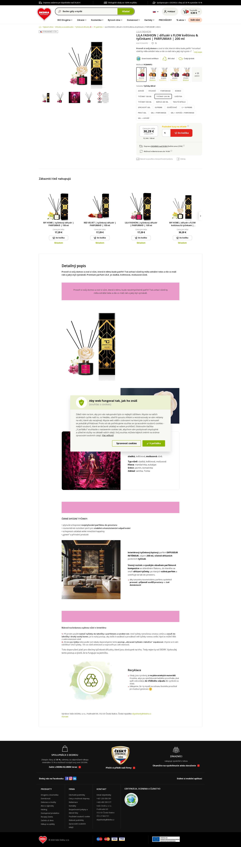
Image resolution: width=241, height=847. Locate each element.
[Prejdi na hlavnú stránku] (44, 14)
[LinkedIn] (74, 778)
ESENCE (178, 91)
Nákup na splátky (48, 824)
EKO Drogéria (63, 20)
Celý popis (198, 52)
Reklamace (73, 802)
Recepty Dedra (47, 817)
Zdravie (80, 20)
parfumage (166, 91)
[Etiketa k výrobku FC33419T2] (103, 97)
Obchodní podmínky (77, 795)
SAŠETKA (178, 96)
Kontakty (72, 806)
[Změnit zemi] (154, 11)
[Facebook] (67, 778)
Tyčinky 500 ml (145, 102)
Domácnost (45, 798)
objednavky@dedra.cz (141, 713)
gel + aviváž (143, 118)
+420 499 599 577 (104, 802)
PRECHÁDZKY (165, 20)
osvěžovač (172, 107)
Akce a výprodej (47, 806)
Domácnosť (132, 20)
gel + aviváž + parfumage (182, 113)
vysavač (152, 91)
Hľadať (126, 11)
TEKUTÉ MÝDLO (179, 102)
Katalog (44, 809)
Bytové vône (114, 20)
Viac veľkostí (108, 435)
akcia (181, 20)
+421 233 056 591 (104, 798)
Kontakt (65, 716)
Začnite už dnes (47, 820)
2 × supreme (187, 107)
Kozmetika (96, 20)
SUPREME (158, 107)
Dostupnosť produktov (50, 813)
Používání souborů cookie (79, 816)
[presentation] (40, 216)
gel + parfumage (158, 113)
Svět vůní (195, 19)
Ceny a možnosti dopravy (79, 798)
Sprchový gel (144, 107)
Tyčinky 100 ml (145, 96)
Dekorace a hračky (48, 802)
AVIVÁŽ (141, 91)
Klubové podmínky (76, 820)
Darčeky (148, 20)
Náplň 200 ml (162, 102)
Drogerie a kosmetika (49, 795)
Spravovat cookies (126, 443)
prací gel (142, 113)
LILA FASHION (143, 31)
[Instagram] (71, 778)
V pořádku (155, 443)
